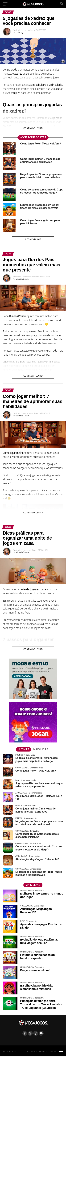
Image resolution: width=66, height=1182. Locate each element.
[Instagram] (30, 1033)
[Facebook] (24, 1033)
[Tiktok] (35, 1033)
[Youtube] (41, 1033)
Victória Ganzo (22, 278)
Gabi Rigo (20, 32)
